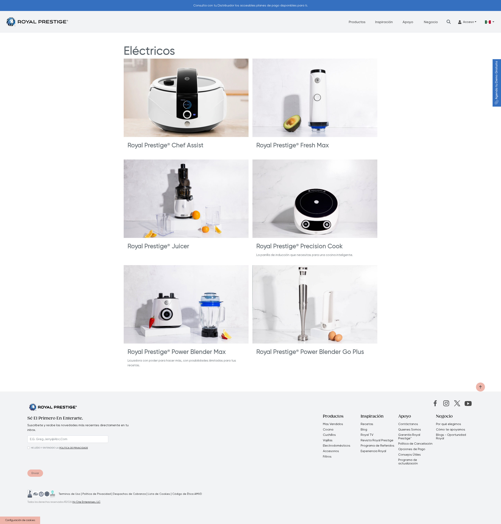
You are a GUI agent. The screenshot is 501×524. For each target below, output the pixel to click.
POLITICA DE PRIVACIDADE (73, 447)
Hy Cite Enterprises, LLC (86, 501)
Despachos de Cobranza (129, 493)
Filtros (327, 456)
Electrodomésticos (336, 445)
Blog (364, 429)
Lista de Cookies (159, 493)
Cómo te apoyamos (450, 429)
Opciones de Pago (411, 449)
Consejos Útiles (409, 454)
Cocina (328, 429)
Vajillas (327, 440)
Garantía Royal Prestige (409, 436)
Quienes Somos (409, 429)
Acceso (468, 22)
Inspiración (384, 22)
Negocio (431, 22)
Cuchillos (329, 435)
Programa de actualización (408, 461)
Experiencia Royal (373, 451)
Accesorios (331, 451)
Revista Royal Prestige (377, 440)
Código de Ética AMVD (187, 493)
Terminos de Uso (69, 493)
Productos (357, 22)
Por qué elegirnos (448, 424)
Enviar (35, 473)
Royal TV (367, 435)
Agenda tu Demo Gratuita (496, 80)
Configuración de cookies (20, 520)
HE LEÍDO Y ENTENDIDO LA (45, 447)
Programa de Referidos (377, 445)
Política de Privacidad (96, 493)
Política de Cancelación (415, 443)
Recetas (367, 424)
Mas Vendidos (333, 424)
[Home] (37, 22)
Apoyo (408, 22)
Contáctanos (408, 424)
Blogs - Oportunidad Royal (451, 436)
